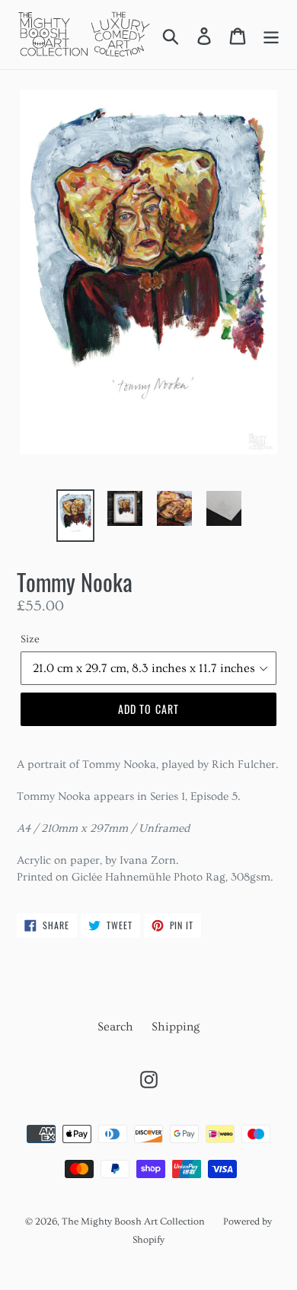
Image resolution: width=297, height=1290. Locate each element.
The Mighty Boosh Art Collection (133, 1221)
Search (115, 1027)
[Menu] (271, 35)
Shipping (176, 1027)
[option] (76, 516)
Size (30, 639)
